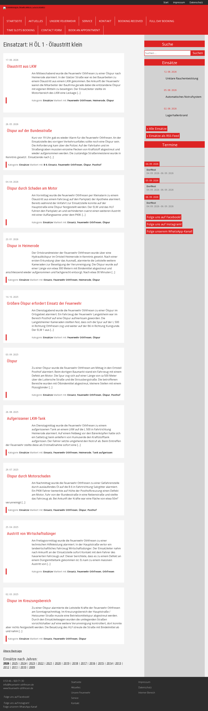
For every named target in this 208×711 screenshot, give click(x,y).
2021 (49, 663)
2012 (6, 667)
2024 (23, 663)
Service (87, 21)
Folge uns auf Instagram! (164, 224)
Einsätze (48, 100)
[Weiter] (199, 155)
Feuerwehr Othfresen (79, 100)
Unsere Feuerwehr (63, 21)
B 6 (45, 164)
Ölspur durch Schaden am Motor (32, 188)
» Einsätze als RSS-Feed (163, 136)
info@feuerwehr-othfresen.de (18, 684)
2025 (15, 663)
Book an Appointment (84, 30)
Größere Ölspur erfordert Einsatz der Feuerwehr (44, 303)
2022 (41, 663)
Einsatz (52, 164)
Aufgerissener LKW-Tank (26, 418)
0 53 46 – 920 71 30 (13, 680)
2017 (84, 663)
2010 (23, 667)
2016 (92, 663)
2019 (66, 663)
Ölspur (110, 100)
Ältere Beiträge (12, 651)
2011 (15, 667)
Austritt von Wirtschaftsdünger (31, 533)
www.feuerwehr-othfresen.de (18, 688)
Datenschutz (196, 2)
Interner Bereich (146, 692)
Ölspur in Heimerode (23, 245)
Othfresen (108, 571)
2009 (32, 667)
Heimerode (99, 100)
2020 (58, 663)
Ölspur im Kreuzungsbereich (29, 601)
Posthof (96, 164)
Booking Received (130, 21)
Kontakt (105, 21)
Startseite (14, 21)
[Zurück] (150, 155)
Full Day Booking (162, 21)
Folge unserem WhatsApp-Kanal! (169, 231)
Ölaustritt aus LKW (21, 66)
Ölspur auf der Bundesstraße (29, 130)
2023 (32, 663)
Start (166, 2)
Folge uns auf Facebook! (164, 217)
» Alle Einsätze (157, 129)
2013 (118, 663)
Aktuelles (36, 21)
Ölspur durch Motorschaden (29, 476)
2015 (101, 663)
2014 (109, 663)
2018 (75, 663)
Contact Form (51, 30)
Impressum (179, 2)
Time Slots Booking (21, 30)
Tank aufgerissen (102, 452)
